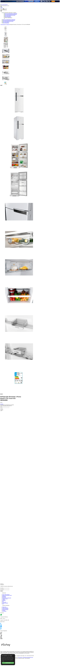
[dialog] (8, 659)
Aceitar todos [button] (8, 662)
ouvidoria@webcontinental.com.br (28, 657)
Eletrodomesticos (3, 24)
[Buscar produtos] (1, 6)
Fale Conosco (20, 657)
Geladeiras (7, 24)
